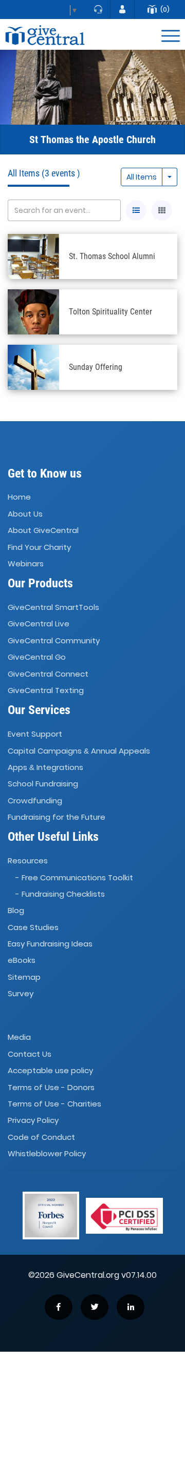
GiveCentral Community (54, 640)
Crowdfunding (35, 800)
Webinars (26, 563)
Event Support (35, 733)
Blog (16, 910)
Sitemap (24, 977)
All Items (141, 177)
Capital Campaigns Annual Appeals (79, 750)
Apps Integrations (45, 767)
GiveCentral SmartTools (53, 607)
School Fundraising (43, 783)
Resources (28, 860)
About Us (25, 513)
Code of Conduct (41, 1137)
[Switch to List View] (136, 210)
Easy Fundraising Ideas (50, 943)
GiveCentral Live (38, 624)
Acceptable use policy (50, 1070)
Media (19, 1037)
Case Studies (33, 927)
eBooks (21, 960)
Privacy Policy (33, 1120)
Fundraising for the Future (56, 817)
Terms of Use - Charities (54, 1103)
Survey (20, 993)
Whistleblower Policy (47, 1153)
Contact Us (29, 1054)
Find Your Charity (39, 547)
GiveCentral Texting (46, 690)
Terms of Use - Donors (51, 1087)
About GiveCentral (43, 530)
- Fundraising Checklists (60, 893)
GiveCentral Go (37, 656)
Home (19, 497)
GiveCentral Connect (48, 673)
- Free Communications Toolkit (74, 877)
